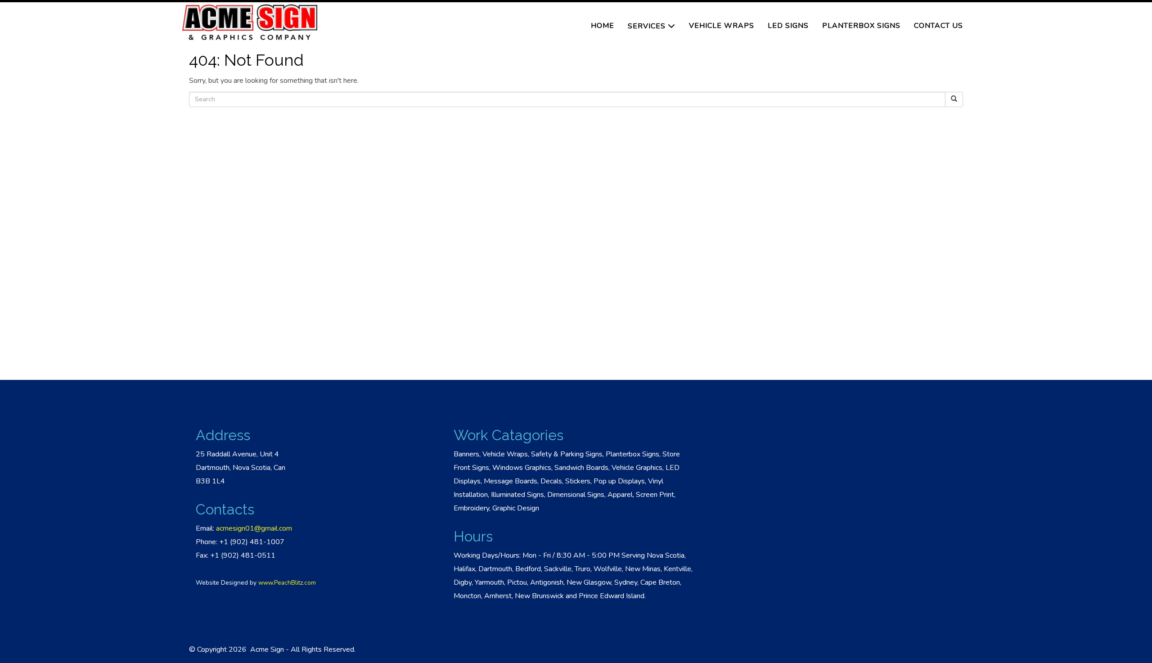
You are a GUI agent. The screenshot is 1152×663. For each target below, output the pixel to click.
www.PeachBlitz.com (287, 582)
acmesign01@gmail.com (254, 528)
